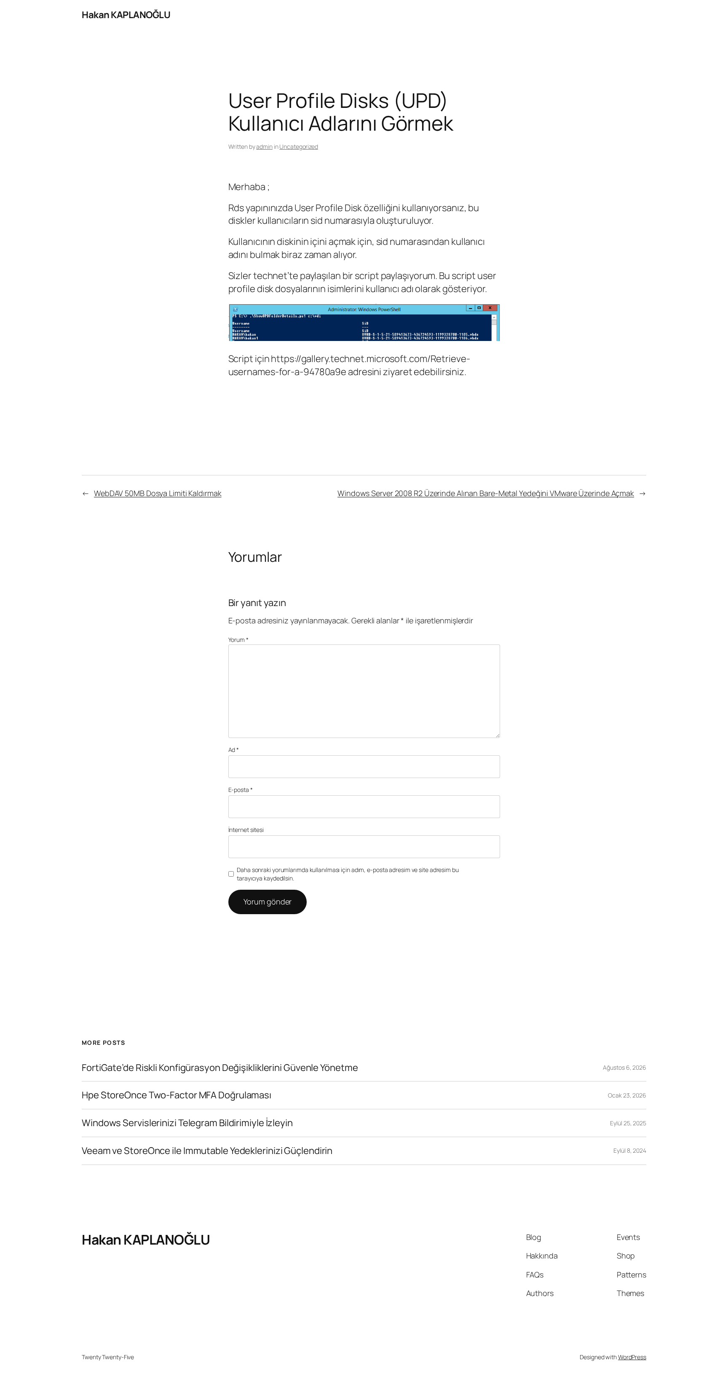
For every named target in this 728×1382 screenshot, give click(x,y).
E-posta (240, 790)
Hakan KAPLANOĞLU (126, 14)
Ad (233, 750)
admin (264, 146)
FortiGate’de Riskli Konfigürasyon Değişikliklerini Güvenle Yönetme (220, 1068)
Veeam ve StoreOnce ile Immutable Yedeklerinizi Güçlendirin (207, 1151)
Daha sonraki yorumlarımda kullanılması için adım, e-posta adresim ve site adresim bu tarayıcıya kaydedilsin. (348, 874)
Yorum (238, 640)
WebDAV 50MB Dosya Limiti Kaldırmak (158, 493)
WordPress (632, 1357)
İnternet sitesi (246, 830)
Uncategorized (298, 146)
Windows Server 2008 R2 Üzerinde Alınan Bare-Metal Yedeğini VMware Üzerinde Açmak (485, 493)
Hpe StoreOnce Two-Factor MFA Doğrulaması (176, 1095)
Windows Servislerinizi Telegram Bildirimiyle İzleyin (187, 1123)
